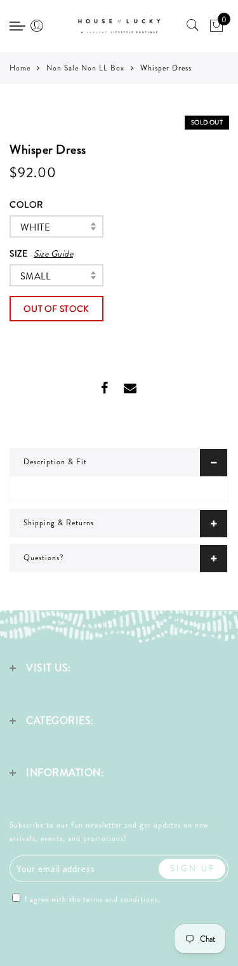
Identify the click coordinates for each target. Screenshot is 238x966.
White (35, 227)
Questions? (43, 557)
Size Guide (53, 253)
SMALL (35, 276)
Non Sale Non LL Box (85, 68)
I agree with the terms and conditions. (91, 899)
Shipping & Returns (58, 522)
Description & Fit (55, 461)
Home (20, 68)
